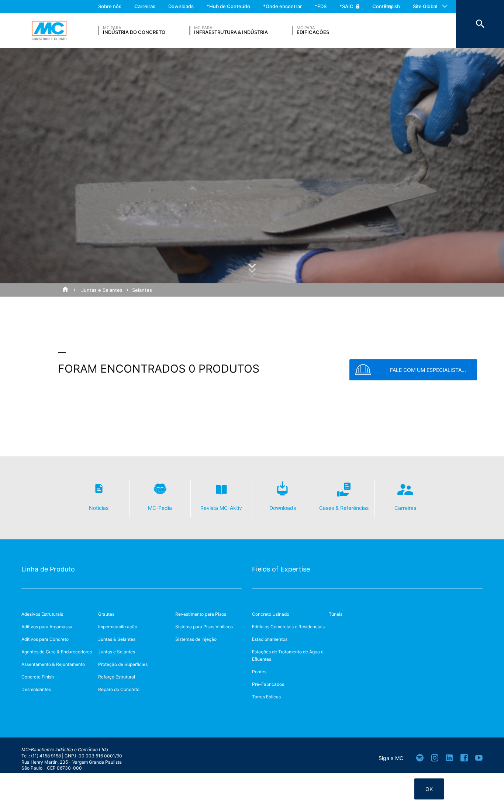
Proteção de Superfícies (123, 664)
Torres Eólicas (266, 696)
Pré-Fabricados (268, 684)
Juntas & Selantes (116, 639)
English (391, 6)
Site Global (425, 6)
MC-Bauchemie (49, 30)
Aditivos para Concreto (45, 639)
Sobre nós (109, 6)
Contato (381, 6)
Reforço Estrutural (116, 677)
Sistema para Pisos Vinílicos (204, 626)
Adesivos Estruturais (42, 614)
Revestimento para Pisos (200, 614)
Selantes (142, 290)
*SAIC (346, 6)
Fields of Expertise (281, 569)
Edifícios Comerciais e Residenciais (288, 626)
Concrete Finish (37, 677)
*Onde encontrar (282, 6)
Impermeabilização (117, 626)
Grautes (106, 614)
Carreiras (144, 6)
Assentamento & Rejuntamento (53, 664)
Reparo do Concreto (118, 689)
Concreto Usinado (270, 614)
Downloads (181, 6)
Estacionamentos (269, 639)
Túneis (335, 614)
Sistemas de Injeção (196, 639)
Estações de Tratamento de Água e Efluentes (288, 655)
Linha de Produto (48, 569)
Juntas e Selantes (101, 290)
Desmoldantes (36, 689)
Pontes (259, 671)
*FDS (321, 6)
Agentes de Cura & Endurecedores (56, 651)
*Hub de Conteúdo (228, 6)
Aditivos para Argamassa (46, 626)
